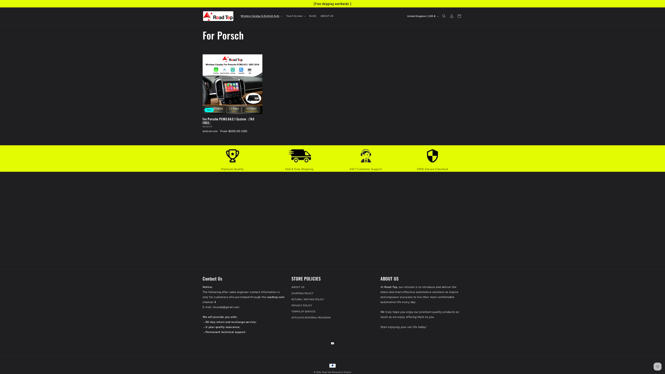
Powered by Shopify (341, 372)
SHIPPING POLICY (302, 293)
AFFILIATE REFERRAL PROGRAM (311, 317)
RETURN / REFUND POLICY (307, 299)
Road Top (326, 372)
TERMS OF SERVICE (303, 311)
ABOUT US (297, 287)
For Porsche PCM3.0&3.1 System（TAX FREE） (228, 121)
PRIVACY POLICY (301, 305)
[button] (261, 16)
